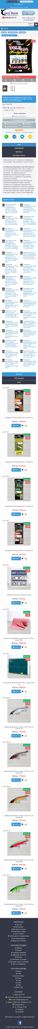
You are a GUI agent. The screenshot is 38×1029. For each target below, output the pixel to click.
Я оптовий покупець (12, 1)
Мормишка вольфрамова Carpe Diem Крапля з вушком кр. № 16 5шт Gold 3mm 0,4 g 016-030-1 (29, 208)
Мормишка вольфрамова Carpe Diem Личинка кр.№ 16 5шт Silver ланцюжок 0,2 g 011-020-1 (11, 363)
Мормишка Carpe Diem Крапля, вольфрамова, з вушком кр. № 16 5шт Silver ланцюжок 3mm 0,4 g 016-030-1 (11, 245)
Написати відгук (28, 132)
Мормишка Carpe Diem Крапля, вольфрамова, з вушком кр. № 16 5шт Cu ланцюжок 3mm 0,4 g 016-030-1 (11, 209)
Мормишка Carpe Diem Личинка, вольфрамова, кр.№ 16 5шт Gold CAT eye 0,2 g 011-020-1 (11, 344)
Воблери (19, 948)
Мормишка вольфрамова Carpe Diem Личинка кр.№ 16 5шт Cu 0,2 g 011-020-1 (11, 324)
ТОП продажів (19, 378)
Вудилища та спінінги (19, 955)
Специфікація (19, 148)
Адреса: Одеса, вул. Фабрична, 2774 (19, 1002)
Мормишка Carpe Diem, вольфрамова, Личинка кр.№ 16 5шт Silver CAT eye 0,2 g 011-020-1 (30, 354)
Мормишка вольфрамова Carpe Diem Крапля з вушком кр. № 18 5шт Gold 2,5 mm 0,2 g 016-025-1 (29, 268)
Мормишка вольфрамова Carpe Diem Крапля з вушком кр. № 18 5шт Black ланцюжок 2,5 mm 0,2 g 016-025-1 (11, 257)
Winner (19, 971)
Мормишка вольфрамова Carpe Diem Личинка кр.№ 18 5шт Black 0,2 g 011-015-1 (29, 363)
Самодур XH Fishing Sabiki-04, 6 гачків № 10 (19, 417)
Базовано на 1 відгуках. (13, 132)
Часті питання (19, 933)
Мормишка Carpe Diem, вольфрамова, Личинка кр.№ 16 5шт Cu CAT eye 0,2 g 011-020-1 (30, 324)
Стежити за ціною (12, 126)
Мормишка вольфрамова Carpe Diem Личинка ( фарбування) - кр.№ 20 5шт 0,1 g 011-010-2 (11, 304)
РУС (22, 4)
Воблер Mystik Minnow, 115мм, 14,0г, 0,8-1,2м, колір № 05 (19, 727)
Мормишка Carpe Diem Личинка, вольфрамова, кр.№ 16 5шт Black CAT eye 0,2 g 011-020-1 (11, 314)
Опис (19, 144)
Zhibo (19, 985)
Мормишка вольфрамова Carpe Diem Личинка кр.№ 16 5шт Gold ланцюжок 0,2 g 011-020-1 (29, 344)
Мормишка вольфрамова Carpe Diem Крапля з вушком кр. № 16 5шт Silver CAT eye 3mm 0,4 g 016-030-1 (29, 233)
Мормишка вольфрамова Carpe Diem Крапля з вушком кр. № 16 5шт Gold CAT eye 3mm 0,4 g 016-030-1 (11, 221)
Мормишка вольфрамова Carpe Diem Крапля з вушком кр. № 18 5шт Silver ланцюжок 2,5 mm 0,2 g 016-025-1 (11, 293)
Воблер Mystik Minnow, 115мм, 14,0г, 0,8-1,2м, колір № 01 (19, 905)
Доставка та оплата (19, 929)
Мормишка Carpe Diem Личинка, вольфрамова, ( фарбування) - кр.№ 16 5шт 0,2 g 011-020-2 (29, 292)
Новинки (19, 374)
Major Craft (19, 987)
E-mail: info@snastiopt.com (19, 1000)
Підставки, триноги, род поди (19, 961)
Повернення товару (19, 931)
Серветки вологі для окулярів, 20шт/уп (19, 595)
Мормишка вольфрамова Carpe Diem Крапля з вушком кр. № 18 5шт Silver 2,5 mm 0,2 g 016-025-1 (29, 280)
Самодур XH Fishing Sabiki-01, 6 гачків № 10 (19, 550)
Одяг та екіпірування (19, 964)
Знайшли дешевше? (12, 123)
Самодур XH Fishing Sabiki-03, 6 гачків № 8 (19, 462)
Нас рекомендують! (19, 938)
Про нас (19, 924)
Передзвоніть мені (20, 120)
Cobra (19, 982)
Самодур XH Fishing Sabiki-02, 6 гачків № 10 (19, 506)
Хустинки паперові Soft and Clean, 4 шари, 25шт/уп (19, 683)
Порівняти (28, 126)
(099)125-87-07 (10, 17)
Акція (19, 382)
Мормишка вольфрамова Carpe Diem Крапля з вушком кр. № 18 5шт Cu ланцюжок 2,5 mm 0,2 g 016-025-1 (11, 269)
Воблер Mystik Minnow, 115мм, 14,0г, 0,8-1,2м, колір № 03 (19, 816)
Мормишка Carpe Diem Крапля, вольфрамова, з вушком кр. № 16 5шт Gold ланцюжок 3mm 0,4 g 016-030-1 (29, 221)
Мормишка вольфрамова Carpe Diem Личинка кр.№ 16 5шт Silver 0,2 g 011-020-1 (11, 354)
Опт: (14, 108)
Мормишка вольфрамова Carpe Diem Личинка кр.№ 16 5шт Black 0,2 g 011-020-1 (29, 303)
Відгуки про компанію (19, 940)
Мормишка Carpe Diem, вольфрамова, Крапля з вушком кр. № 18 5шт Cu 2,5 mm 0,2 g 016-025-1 (30, 255)
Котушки (19, 957)
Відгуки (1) (19, 152)
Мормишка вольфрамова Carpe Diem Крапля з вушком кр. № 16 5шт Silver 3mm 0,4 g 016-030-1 (12, 232)
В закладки (28, 123)
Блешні (19, 950)
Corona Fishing (19, 976)
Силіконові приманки (19, 952)
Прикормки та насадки (19, 959)
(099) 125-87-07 (19, 994)
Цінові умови (19, 927)
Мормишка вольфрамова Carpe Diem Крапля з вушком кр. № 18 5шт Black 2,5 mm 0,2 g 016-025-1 (29, 244)
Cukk (19, 980)
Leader (19, 978)
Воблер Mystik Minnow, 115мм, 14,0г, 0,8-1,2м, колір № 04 (19, 772)
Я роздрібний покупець (27, 1)
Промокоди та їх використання (19, 936)
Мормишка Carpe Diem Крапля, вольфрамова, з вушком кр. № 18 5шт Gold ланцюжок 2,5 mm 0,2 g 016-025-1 (11, 281)
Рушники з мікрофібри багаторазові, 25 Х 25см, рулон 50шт (19, 639)
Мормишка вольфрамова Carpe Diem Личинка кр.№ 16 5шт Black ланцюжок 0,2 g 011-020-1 (29, 314)
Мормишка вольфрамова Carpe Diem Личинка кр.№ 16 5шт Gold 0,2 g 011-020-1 (29, 333)
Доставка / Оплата (19, 155)
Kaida (19, 973)
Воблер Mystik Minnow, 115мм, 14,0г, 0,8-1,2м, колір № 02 (19, 860)
